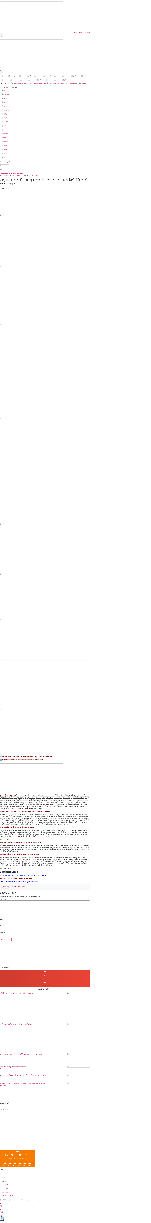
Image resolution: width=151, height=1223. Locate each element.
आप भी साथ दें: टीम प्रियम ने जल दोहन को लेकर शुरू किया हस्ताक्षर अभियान (24, 875)
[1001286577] (33, 638)
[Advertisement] (45, 202)
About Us (4, 1177)
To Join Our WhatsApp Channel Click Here (16, 879)
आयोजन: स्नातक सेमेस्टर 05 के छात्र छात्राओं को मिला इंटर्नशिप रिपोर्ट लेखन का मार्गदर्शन (23, 1075)
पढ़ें (1, 1206)
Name (2, 919)
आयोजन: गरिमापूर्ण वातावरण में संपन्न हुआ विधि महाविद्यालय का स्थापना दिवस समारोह (21, 1054)
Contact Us (5, 1185)
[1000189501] (38, 596)
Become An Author (7, 1195)
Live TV (4, 1181)
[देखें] (0, 1209)
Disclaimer (5, 1188)
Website (2, 932)
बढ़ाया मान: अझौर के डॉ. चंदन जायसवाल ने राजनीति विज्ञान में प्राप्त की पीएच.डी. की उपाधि (23, 1083)
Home (3, 1174)
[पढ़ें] (0, 1203)
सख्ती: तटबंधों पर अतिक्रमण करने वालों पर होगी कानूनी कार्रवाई (64, 83)
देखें (1, 1212)
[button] (1, 34)
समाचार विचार (21, 886)
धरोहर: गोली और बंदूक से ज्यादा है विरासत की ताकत (13, 1067)
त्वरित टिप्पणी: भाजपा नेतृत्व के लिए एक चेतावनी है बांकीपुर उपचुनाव (30, 83)
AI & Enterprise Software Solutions (30, 1200)
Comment (3, 899)
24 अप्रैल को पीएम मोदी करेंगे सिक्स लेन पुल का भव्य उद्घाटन (20, 882)
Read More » (3, 995)
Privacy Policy (6, 1192)
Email (2, 926)
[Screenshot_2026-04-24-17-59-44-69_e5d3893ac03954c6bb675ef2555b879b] (42, 731)
